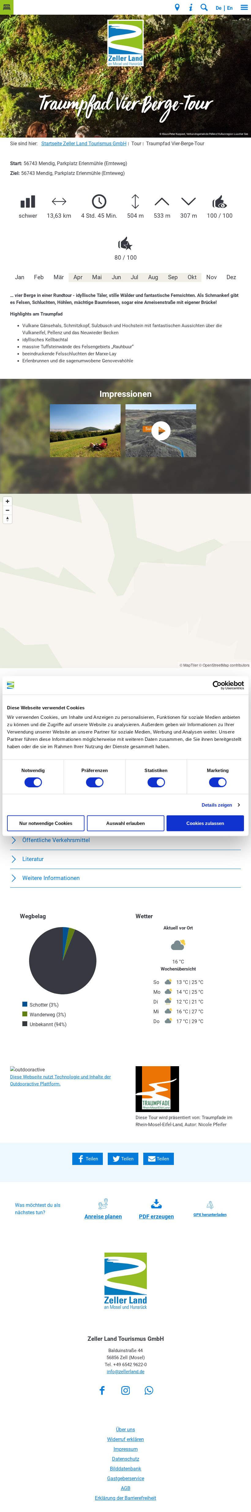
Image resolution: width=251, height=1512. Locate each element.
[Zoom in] (7, 501)
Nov (211, 277)
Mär (59, 277)
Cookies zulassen (205, 823)
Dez (231, 277)
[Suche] (204, 7)
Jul (134, 277)
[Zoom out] (7, 510)
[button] (6, 7)
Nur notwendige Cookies (45, 823)
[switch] (94, 782)
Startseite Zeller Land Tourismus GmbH (83, 143)
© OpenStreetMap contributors (224, 664)
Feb (39, 277)
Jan (19, 277)
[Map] (125, 581)
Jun (116, 277)
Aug (153, 277)
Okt (192, 277)
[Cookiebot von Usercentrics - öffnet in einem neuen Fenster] (217, 685)
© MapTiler (189, 664)
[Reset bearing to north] (7, 519)
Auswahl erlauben (125, 823)
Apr (77, 277)
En (230, 8)
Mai (97, 277)
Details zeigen (217, 804)
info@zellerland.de (125, 1371)
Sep (173, 277)
